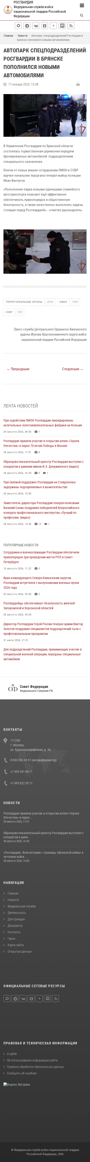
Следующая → (72, 369)
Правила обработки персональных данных (35, 1067)
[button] (82, 232)
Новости (13, 900)
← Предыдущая (18, 369)
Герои (11, 938)
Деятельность (16, 913)
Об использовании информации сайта (32, 1060)
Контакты (14, 932)
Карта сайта (15, 945)
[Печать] (78, 84)
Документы (15, 925)
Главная (12, 893)
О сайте (12, 1054)
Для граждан (16, 919)
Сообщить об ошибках (22, 1073)
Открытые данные (19, 951)
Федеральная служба (21, 906)
